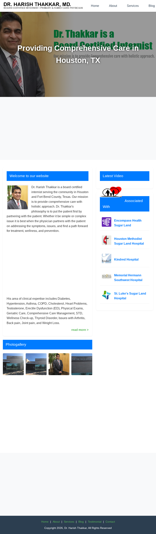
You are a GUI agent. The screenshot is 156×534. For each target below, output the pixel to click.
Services (133, 5)
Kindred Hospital (126, 259)
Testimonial (94, 521)
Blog (81, 521)
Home (95, 5)
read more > (79, 329)
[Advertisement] (78, 128)
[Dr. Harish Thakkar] (43, 6)
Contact (110, 521)
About (113, 5)
